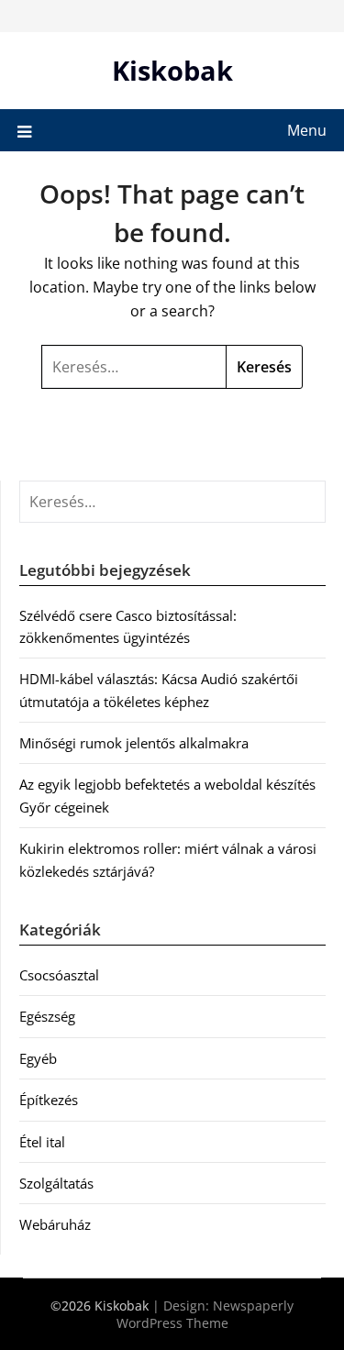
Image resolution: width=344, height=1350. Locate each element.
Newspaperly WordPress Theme (205, 1314)
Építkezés (48, 1099)
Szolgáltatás (56, 1183)
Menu (307, 130)
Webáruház (55, 1224)
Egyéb (38, 1058)
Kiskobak (172, 70)
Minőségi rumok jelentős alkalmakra (134, 743)
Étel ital (42, 1142)
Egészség (47, 1016)
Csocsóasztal (59, 975)
